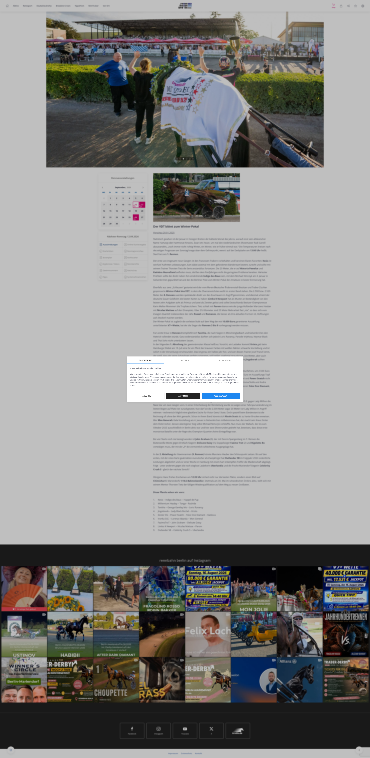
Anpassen (183, 396)
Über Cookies (224, 360)
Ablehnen (147, 396)
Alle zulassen (220, 396)
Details (185, 360)
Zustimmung (145, 360)
